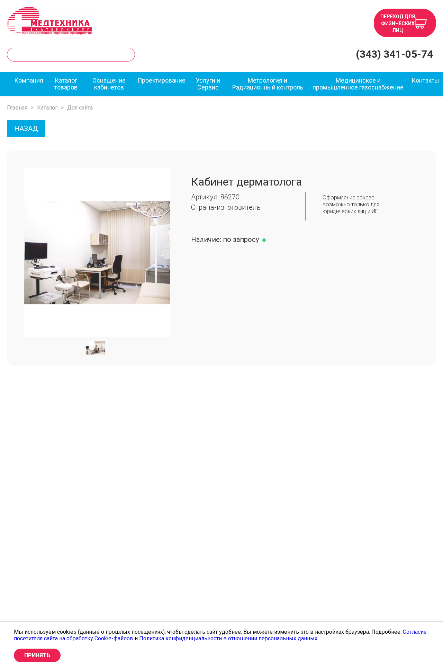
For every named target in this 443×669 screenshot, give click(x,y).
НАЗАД (26, 128)
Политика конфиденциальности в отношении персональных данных (228, 638)
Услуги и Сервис (208, 84)
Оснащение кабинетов (109, 84)
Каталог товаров (66, 84)
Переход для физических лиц (397, 23)
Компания (28, 80)
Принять (37, 655)
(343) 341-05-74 (394, 54)
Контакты (425, 80)
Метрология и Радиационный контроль (267, 84)
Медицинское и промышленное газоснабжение (358, 84)
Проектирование (161, 80)
